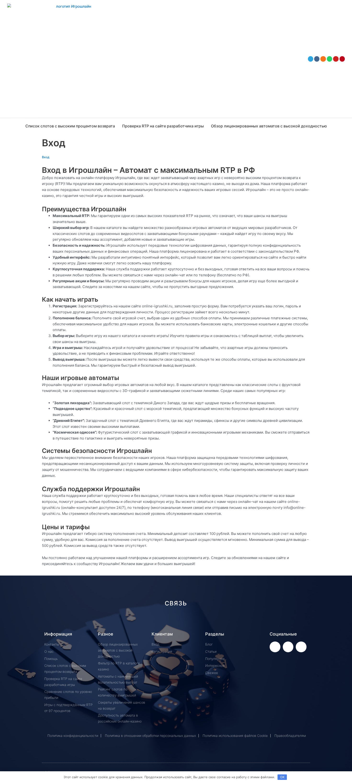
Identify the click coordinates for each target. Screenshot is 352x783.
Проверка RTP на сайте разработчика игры (163, 126)
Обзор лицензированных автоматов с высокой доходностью (269, 126)
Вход (45, 157)
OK (282, 777)
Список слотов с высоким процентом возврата (70, 126)
